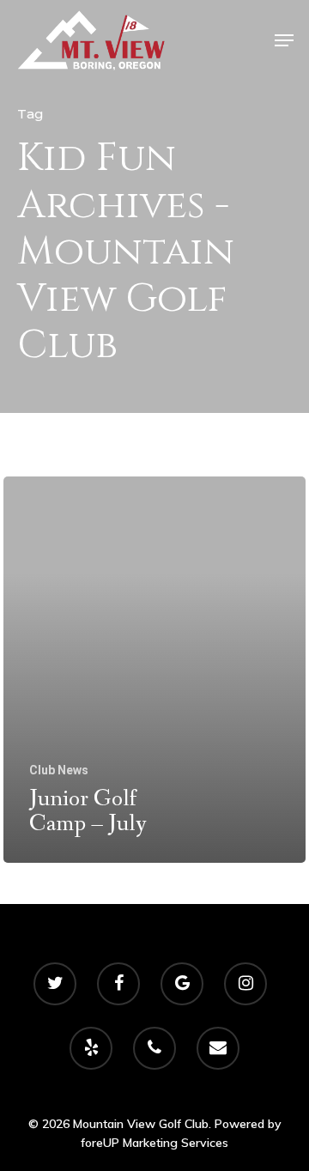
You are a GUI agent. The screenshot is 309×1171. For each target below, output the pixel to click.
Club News (58, 770)
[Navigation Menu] (284, 40)
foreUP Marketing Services (154, 1142)
